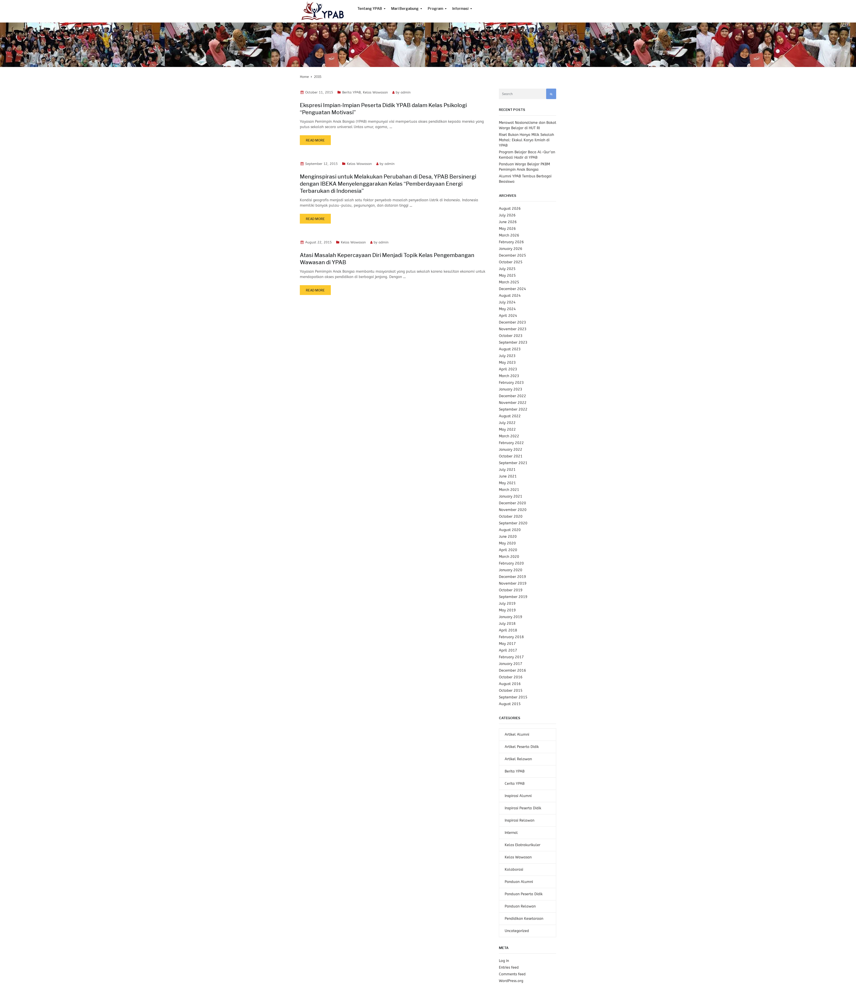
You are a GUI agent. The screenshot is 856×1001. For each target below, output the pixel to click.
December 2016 (512, 670)
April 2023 (508, 369)
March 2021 (509, 490)
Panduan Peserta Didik (524, 894)
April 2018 (508, 630)
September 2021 (513, 463)
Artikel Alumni (517, 734)
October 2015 (511, 690)
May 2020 (507, 543)
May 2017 (507, 644)
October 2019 (511, 590)
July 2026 (507, 215)
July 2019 (507, 603)
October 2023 (511, 336)
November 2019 (513, 583)
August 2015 (510, 704)
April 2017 (508, 650)
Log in (504, 961)
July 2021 (507, 469)
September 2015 (513, 697)
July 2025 (507, 269)
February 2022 (511, 443)
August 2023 (510, 349)
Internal (511, 833)
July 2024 (507, 302)
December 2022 (512, 396)
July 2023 (507, 356)
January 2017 (510, 664)
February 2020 (511, 563)
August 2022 (510, 416)
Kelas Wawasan (375, 92)
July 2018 (507, 623)
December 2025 (512, 255)
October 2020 (511, 516)
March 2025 (509, 282)
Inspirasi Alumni (518, 796)
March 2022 (509, 436)
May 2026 (507, 228)
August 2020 (510, 530)
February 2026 (511, 242)
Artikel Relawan (518, 759)
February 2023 (511, 382)
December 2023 (512, 322)
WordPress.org (511, 981)
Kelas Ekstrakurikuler (522, 845)
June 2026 (508, 222)
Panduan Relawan (520, 906)
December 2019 (512, 577)
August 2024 (510, 295)
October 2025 (511, 262)
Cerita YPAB (515, 783)
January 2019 (510, 617)
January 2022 (510, 449)
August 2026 (510, 208)
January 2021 (510, 496)
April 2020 (508, 550)
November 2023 (513, 329)
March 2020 (509, 556)
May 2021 (507, 483)
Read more (315, 140)
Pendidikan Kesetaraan (524, 918)
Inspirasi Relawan (519, 820)
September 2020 (513, 523)
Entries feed (509, 967)
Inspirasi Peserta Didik (523, 808)
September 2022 (513, 409)
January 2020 (510, 570)
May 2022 (507, 429)
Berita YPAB (351, 92)
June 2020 (508, 536)
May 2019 (507, 610)
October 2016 (511, 677)
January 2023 (510, 389)
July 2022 (507, 423)
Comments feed (512, 974)
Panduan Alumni (519, 882)
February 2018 (511, 637)
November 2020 (513, 510)
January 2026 (510, 249)
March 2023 (509, 376)
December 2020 (512, 503)
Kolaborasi (514, 869)
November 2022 (513, 403)
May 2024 (507, 309)
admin (406, 92)
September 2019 (513, 597)
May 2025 (507, 275)
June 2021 (508, 476)
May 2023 (507, 362)
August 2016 (510, 684)
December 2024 (512, 289)
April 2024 (508, 316)
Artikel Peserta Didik (522, 747)
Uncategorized (517, 931)
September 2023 (513, 342)
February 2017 (511, 657)
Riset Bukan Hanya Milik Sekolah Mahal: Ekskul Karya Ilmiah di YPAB (526, 140)
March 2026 (509, 235)
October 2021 (511, 456)
